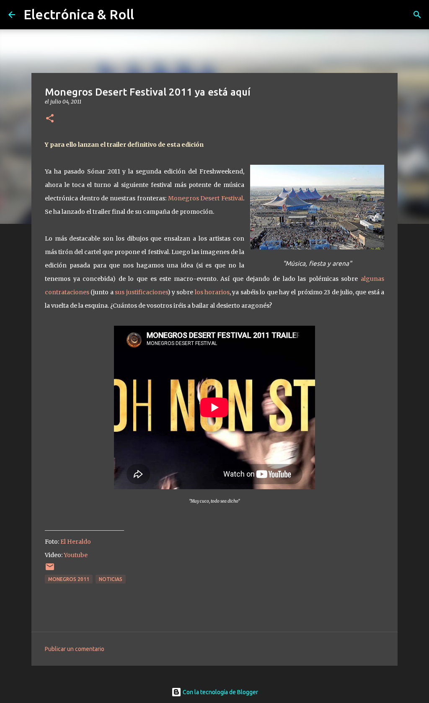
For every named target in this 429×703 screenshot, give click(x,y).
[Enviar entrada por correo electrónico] (50, 570)
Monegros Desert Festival (205, 198)
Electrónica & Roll (78, 14)
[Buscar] (417, 15)
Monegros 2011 (68, 579)
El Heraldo (75, 541)
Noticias (110, 579)
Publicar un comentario (74, 649)
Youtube (76, 555)
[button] (50, 119)
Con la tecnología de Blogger (219, 692)
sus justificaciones (141, 292)
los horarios (212, 292)
